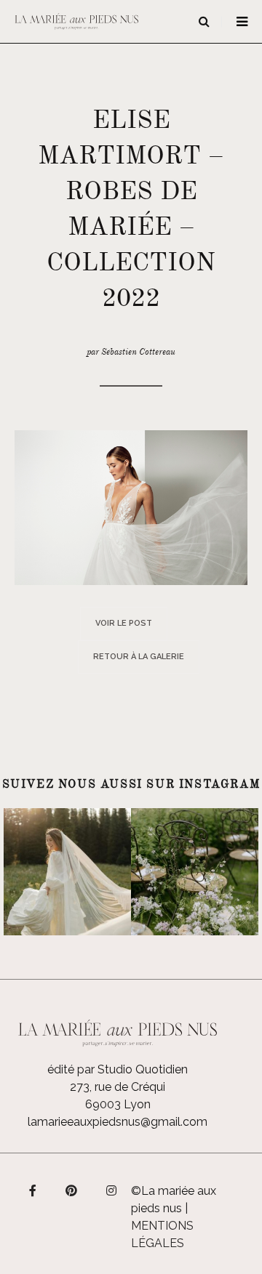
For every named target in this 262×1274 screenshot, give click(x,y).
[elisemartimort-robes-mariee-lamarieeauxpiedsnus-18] (131, 507)
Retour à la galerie (138, 656)
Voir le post (123, 623)
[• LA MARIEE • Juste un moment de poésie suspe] (67, 871)
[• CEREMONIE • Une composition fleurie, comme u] (194, 871)
